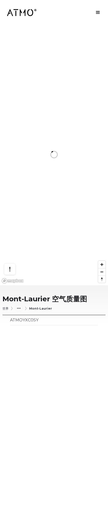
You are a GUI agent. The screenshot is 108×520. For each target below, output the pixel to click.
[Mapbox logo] (13, 281)
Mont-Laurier (40, 308)
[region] (54, 155)
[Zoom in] (101, 264)
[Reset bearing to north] (101, 279)
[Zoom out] (101, 271)
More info (14, 250)
